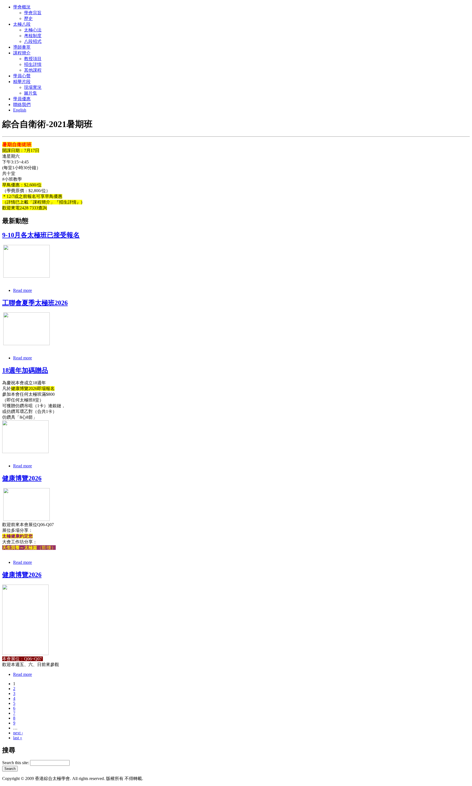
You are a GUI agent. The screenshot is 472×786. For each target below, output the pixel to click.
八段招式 (33, 41)
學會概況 (22, 7)
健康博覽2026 (22, 478)
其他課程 (33, 70)
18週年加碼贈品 (25, 370)
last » (17, 737)
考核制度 (33, 35)
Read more (22, 290)
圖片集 (30, 93)
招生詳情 (33, 64)
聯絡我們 (22, 104)
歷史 (28, 18)
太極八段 (22, 24)
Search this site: (16, 762)
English (19, 110)
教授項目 (33, 58)
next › (18, 733)
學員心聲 (22, 76)
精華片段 (22, 81)
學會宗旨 (33, 12)
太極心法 (33, 30)
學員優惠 (22, 98)
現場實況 (33, 87)
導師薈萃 (22, 47)
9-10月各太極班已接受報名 (41, 235)
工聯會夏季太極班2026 (35, 302)
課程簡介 (22, 53)
